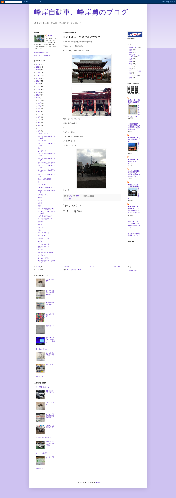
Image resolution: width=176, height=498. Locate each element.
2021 (38, 75)
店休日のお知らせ (41, 349)
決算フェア (49, 365)
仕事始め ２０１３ (44, 238)
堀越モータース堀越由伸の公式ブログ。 (134, 102)
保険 (130, 78)
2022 (38, 73)
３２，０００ (42, 185)
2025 (38, 64)
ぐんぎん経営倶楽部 (44, 179)
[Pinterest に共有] (93, 196)
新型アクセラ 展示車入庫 (51, 426)
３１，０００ (42, 235)
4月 (39, 122)
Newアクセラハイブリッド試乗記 (50, 443)
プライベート (133, 75)
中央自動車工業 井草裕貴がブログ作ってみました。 (134, 208)
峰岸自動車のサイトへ (41, 52)
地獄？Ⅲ (40, 222)
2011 (38, 269)
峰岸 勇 (50, 35)
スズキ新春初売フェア (45, 216)
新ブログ (130, 163)
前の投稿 (117, 266)
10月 (39, 106)
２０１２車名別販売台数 (46, 209)
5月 (39, 120)
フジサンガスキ (43, 133)
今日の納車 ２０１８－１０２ (50, 392)
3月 (39, 125)
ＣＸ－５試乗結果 (41, 453)
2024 (38, 67)
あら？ (40, 224)
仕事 (130, 59)
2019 (38, 81)
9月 (39, 108)
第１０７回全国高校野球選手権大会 (50, 292)
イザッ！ (40, 241)
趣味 (130, 52)
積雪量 (40, 203)
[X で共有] (88, 196)
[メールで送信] (84, 196)
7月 (39, 114)
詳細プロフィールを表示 (42, 55)
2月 (39, 128)
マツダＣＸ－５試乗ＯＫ (44, 437)
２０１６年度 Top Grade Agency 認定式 (51, 340)
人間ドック (39, 376)
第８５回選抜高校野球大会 (46, 163)
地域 (130, 61)
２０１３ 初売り (43, 258)
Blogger (98, 482)
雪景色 (40, 197)
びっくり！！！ (43, 151)
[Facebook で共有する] (91, 196)
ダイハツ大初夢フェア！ (46, 219)
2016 (38, 89)
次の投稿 (66, 266)
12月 (39, 100)
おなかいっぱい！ (43, 244)
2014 (38, 95)
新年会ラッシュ (43, 195)
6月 (39, 117)
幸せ (39, 148)
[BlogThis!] (86, 196)
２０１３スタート (43, 233)
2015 (38, 92)
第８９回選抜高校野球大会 (50, 354)
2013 (38, 98)
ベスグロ (40, 249)
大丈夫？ (40, 200)
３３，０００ (42, 141)
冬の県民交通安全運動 (50, 303)
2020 (38, 78)
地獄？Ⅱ (40, 227)
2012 (38, 267)
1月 (39, 131)
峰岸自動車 (132, 47)
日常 (69, 199)
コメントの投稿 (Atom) (73, 270)
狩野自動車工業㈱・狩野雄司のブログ (134, 139)
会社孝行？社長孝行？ (45, 187)
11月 (39, 103)
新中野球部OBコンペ (44, 255)
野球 (130, 64)
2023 (38, 70)
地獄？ (40, 230)
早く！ (40, 182)
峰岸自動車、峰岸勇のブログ (81, 12)
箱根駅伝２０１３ (43, 247)
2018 (38, 84)
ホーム (91, 266)
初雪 (39, 206)
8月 (39, 111)
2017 (38, 87)
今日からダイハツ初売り (46, 252)
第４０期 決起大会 (42, 387)
